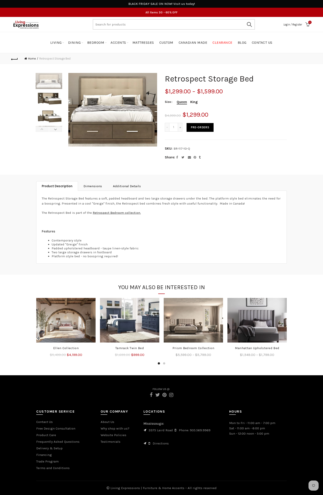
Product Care (46, 435)
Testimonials (110, 442)
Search (249, 24)
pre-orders (200, 127)
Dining (74, 42)
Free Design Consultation (55, 428)
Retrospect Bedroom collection (116, 213)
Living (56, 42)
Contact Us (44, 422)
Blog (242, 42)
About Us (107, 422)
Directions (161, 443)
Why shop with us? (115, 428)
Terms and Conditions (53, 468)
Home (32, 58)
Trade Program (47, 461)
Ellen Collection (66, 348)
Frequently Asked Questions (58, 442)
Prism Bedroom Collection (193, 348)
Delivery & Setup (49, 448)
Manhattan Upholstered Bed (257, 348)
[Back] (14, 58)
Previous (42, 129)
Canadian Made (193, 42)
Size (168, 102)
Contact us (262, 42)
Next (55, 129)
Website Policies (113, 435)
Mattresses (143, 42)
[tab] (57, 186)
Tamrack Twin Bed (129, 348)
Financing (44, 455)
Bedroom (95, 42)
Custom (166, 42)
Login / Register (292, 24)
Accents (118, 42)
